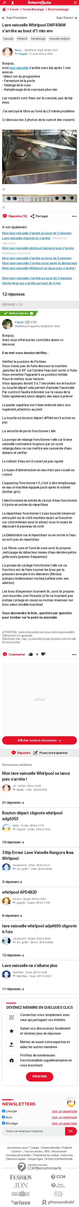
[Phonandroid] (58, 1202)
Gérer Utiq (67, 1155)
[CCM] (58, 1177)
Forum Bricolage (33, 9)
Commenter (16, 654)
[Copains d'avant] (21, 1194)
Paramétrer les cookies (46, 1155)
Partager (42, 216)
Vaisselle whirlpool (59, 38)
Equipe (35, 1147)
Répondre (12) (17, 216)
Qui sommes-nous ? (18, 1147)
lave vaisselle (18, 68)
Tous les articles (33, 1151)
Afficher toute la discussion (37, 740)
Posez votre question (53, 753)
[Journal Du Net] (21, 1185)
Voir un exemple (64, 1111)
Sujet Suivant (64, 17)
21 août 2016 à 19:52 (40, 53)
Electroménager (58, 9)
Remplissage (38, 38)
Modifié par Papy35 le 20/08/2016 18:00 (37, 326)
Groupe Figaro (35, 1159)
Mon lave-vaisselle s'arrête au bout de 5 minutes (37, 278)
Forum (14, 9)
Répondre (23, 753)
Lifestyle (11, 1111)
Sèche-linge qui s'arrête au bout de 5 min (31, 283)
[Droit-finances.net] (58, 1185)
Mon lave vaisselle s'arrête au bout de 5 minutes (36, 258)
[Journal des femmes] (21, 1177)
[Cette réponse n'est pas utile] (43, 654)
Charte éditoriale (51, 1147)
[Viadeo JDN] (58, 1194)
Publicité (67, 1147)
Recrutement (59, 1151)
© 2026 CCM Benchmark (59, 1159)
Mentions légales (16, 1159)
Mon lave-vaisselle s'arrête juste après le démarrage (39, 263)
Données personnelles (19, 1155)
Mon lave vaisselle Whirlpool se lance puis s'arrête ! (39, 268)
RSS (47, 1151)
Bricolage (11, 1123)
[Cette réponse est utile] (30, 654)
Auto (8, 1117)
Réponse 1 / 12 (12, 304)
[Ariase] (21, 1202)
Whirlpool (22, 38)
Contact (17, 1151)
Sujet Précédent (16, 17)
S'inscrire (39, 1076)
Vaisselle (8, 38)
